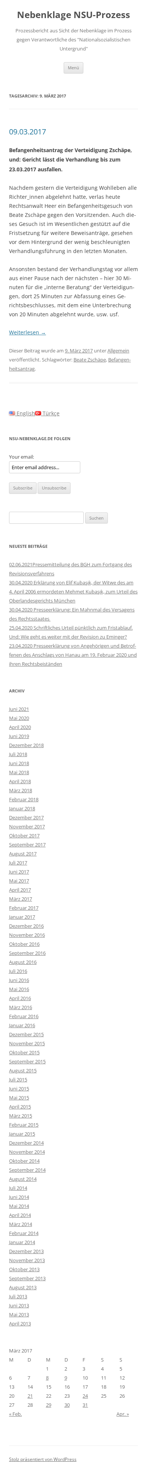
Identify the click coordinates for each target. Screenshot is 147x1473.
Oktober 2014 (24, 1160)
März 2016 (20, 1007)
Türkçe (50, 413)
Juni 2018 (19, 763)
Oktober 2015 (24, 1052)
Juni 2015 (19, 1088)
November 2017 (27, 826)
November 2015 (27, 1043)
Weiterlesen (27, 332)
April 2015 (20, 1106)
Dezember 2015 (26, 1034)
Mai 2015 (19, 1097)
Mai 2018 (19, 772)
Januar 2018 (22, 808)
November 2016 (27, 935)
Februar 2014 (23, 1233)
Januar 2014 (22, 1242)
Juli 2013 (18, 1296)
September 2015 (27, 1061)
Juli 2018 (18, 754)
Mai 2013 (19, 1314)
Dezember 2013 (26, 1251)
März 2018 (20, 790)
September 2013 (27, 1278)
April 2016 (20, 998)
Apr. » (122, 1413)
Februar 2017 (23, 907)
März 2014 (20, 1224)
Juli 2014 (18, 1188)
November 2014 (27, 1151)
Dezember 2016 (26, 926)
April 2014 (20, 1215)
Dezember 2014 (26, 1142)
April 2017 (20, 889)
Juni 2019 (19, 736)
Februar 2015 (23, 1124)
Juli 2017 (18, 862)
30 (67, 1404)
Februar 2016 (23, 1016)
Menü (73, 67)
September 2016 (27, 953)
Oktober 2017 (24, 835)
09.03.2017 (27, 132)
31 (85, 1404)
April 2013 (20, 1323)
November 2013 (27, 1260)
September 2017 (27, 844)
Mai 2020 (19, 718)
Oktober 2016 (24, 944)
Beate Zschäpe (90, 359)
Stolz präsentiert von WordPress (43, 1459)
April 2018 (20, 781)
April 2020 (20, 727)
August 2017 (23, 853)
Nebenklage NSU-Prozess (73, 15)
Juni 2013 (19, 1305)
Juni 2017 (19, 871)
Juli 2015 (18, 1079)
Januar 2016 (22, 1025)
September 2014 (27, 1170)
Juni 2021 (19, 709)
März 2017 (20, 898)
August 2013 (23, 1287)
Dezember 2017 (26, 817)
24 (85, 1395)
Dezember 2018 (26, 745)
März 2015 (20, 1115)
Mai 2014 (19, 1206)
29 (48, 1404)
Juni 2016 (19, 980)
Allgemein (118, 350)
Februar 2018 (23, 799)
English (25, 413)
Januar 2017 (22, 916)
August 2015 (23, 1070)
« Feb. (15, 1413)
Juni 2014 (19, 1197)
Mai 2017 (19, 880)
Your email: (21, 456)
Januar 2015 (22, 1133)
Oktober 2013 (24, 1269)
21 (30, 1395)
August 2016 (23, 962)
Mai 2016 (19, 989)
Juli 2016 (18, 971)
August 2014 (23, 1179)
